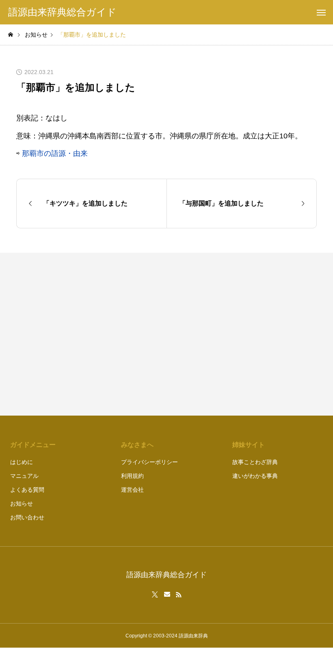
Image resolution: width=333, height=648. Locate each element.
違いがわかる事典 (255, 476)
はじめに (21, 462)
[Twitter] (155, 595)
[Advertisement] (246, 334)
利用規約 (132, 476)
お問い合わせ (27, 517)
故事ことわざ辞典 (255, 462)
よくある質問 (27, 489)
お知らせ (21, 503)
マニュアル (24, 476)
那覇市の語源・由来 (55, 153)
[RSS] (179, 595)
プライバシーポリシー (149, 462)
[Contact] (167, 595)
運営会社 (132, 489)
